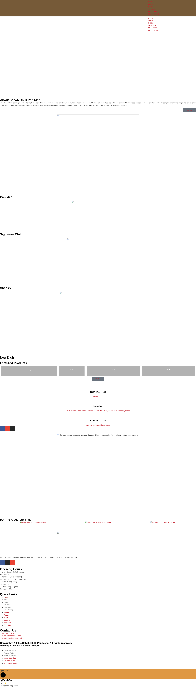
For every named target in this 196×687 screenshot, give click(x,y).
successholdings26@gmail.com (98, 425)
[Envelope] (7, 428)
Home (150, 18)
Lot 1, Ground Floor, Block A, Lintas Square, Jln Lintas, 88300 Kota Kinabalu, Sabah (98, 411)
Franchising (153, 30)
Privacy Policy (9, 653)
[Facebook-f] (2, 428)
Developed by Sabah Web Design (19, 645)
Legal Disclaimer (10, 650)
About (151, 20)
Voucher (152, 25)
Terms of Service (10, 655)
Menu (150, 23)
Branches (152, 28)
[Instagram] (12, 428)
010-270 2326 (98, 396)
